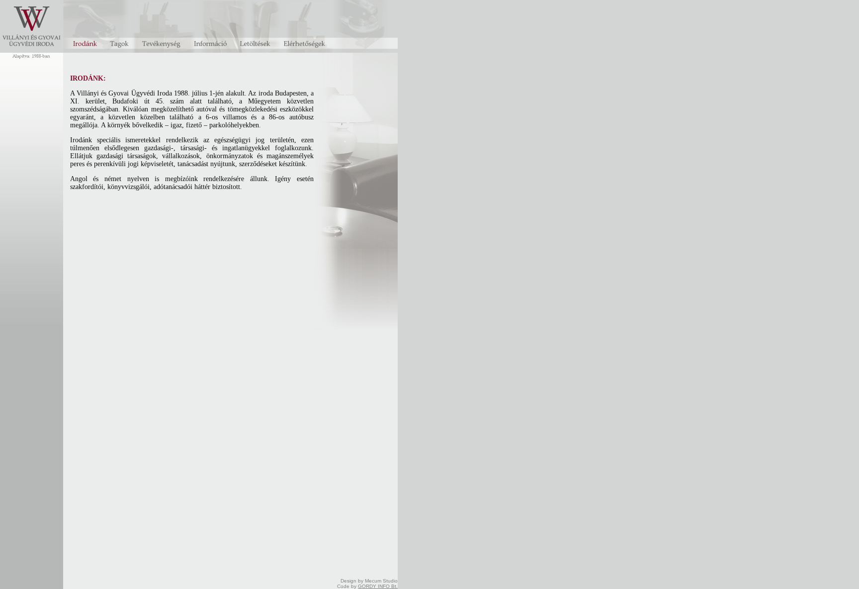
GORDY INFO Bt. (378, 586)
